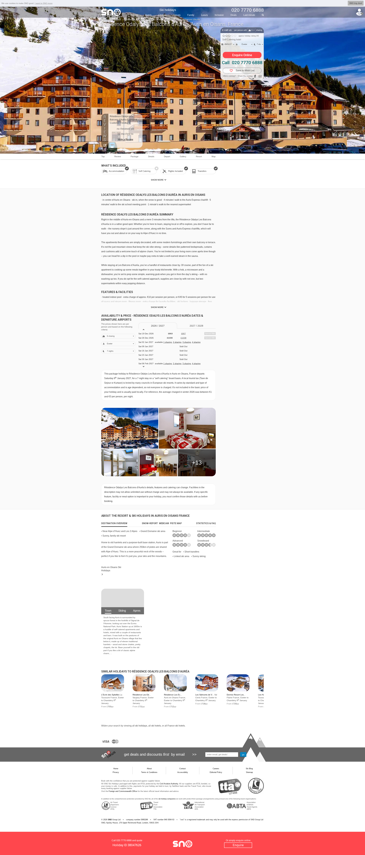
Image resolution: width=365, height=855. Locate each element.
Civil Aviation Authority (169, 784)
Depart (167, 156)
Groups (177, 15)
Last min (249, 15)
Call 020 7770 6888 (242, 62)
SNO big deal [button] (355, 3)
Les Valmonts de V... (204, 695)
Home (104, 19)
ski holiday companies (167, 799)
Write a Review (125, 139)
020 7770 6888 (124, 840)
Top (103, 156)
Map (214, 156)
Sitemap (249, 772)
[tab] (114, 523)
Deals (234, 15)
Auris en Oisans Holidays (111, 569)
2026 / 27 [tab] (158, 325)
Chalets (162, 15)
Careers (216, 769)
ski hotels (156, 725)
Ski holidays (167, 10)
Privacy (116, 772)
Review (117, 156)
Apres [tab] (136, 610)
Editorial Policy (216, 772)
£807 (183, 333)
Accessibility (182, 772)
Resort (199, 156)
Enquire (238, 845)
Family (190, 15)
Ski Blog (249, 769)
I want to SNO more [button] (43, 3)
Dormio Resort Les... (236, 695)
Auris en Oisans (155, 19)
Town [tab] (108, 610)
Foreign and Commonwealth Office (123, 791)
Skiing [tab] (122, 610)
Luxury (204, 15)
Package (134, 156)
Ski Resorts (129, 19)
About (149, 769)
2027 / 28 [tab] (196, 325)
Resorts (134, 15)
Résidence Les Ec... (173, 695)
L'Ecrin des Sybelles (110, 695)
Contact (182, 769)
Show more (157, 307)
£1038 (183, 338)
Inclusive (219, 15)
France (141, 19)
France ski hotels (176, 725)
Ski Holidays (115, 19)
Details (151, 156)
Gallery (183, 156)
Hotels (148, 15)
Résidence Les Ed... (142, 695)
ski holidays (141, 725)
